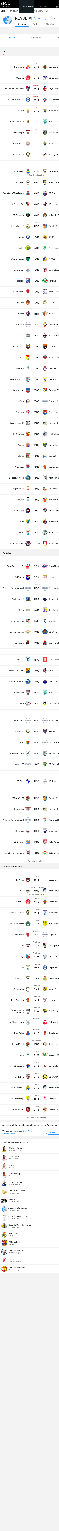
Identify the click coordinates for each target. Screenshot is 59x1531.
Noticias (43, 6)
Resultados (27, 6)
